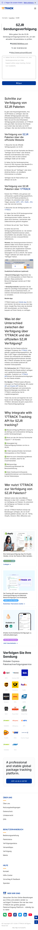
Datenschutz (8, 811)
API (6, 386)
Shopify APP (14, 386)
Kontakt (6, 871)
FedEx (27, 202)
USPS (18, 202)
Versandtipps (8, 847)
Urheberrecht (8, 815)
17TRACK (25, 189)
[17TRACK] (7, 8)
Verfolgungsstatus (10, 843)
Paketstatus (7, 839)
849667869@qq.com (20, 44)
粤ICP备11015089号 (19, 928)
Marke (5, 855)
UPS (22, 202)
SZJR (25, 134)
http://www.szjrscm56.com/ (21, 53)
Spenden (6, 883)
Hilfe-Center (7, 875)
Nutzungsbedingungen (11, 807)
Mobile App (23, 302)
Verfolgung (7, 851)
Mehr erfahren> (29, 2)
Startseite (4, 18)
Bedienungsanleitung (11, 835)
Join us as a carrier (19, 781)
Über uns (6, 803)
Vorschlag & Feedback (11, 879)
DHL (31, 202)
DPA (4, 819)
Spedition (11, 18)
